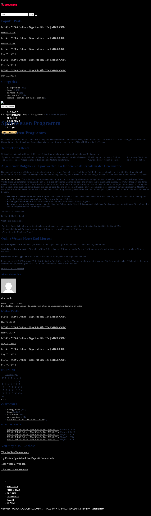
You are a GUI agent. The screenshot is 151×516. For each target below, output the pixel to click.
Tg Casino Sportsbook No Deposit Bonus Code (27, 458)
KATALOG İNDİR (9, 5)
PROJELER (12, 118)
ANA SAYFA (12, 111)
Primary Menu (8, 106)
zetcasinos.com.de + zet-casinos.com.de (25, 98)
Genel (10, 90)
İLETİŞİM (11, 127)
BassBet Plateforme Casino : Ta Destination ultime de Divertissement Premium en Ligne (41, 306)
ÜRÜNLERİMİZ (13, 121)
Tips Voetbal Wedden (13, 463)
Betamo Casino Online (11, 303)
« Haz (4, 399)
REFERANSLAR (14, 114)
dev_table (6, 298)
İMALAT (11, 124)
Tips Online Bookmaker (15, 452)
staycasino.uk (13, 93)
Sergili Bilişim (98, 508)
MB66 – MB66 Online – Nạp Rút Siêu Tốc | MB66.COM (33, 27)
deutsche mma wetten (11, 179)
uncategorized (13, 95)
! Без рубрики (13, 88)
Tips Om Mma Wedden (14, 469)
